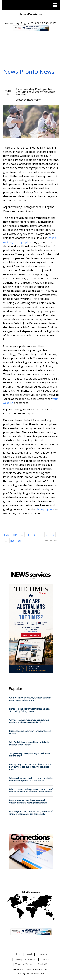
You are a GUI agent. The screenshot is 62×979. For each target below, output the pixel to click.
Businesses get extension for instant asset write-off (30, 732)
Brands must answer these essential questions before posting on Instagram (28, 801)
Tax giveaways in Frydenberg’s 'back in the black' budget (29, 754)
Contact (45, 959)
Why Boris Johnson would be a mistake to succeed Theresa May (29, 743)
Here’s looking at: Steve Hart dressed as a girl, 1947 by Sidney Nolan (29, 710)
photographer (44, 509)
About (18, 954)
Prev (15, 535)
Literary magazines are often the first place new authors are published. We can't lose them (30, 767)
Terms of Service (24, 964)
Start (7, 535)
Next (12, 541)
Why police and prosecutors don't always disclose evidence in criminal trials (29, 721)
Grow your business (26, 959)
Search (29, 954)
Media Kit (43, 964)
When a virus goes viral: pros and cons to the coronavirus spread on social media (31, 779)
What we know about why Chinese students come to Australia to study (30, 699)
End (20, 541)
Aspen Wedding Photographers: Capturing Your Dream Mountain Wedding (35, 91)
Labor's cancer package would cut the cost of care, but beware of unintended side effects (30, 790)
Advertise (42, 954)
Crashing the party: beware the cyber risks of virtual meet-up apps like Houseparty (31, 812)
